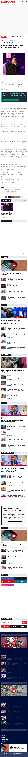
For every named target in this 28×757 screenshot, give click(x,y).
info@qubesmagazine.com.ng (15, 521)
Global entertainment (6, 189)
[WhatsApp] (15, 197)
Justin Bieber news (15, 189)
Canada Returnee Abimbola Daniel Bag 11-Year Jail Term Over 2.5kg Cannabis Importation (17, 37)
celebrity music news (10, 40)
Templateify (11, 753)
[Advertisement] (14, 19)
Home (2, 40)
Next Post (24, 253)
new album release (5, 191)
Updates (6, 626)
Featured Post (14, 626)
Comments (22, 626)
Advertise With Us (5, 739)
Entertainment (17, 187)
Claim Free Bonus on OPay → (10, 100)
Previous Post (5, 253)
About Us (3, 735)
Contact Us (3, 737)
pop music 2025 (14, 191)
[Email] (18, 197)
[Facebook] (6, 197)
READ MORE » (9, 282)
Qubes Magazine (14, 508)
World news (13, 193)
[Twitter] (9, 197)
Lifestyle (3, 743)
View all (24, 200)
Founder (3, 741)
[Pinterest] (12, 197)
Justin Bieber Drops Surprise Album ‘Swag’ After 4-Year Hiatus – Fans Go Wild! (6, 214)
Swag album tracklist (6, 193)
